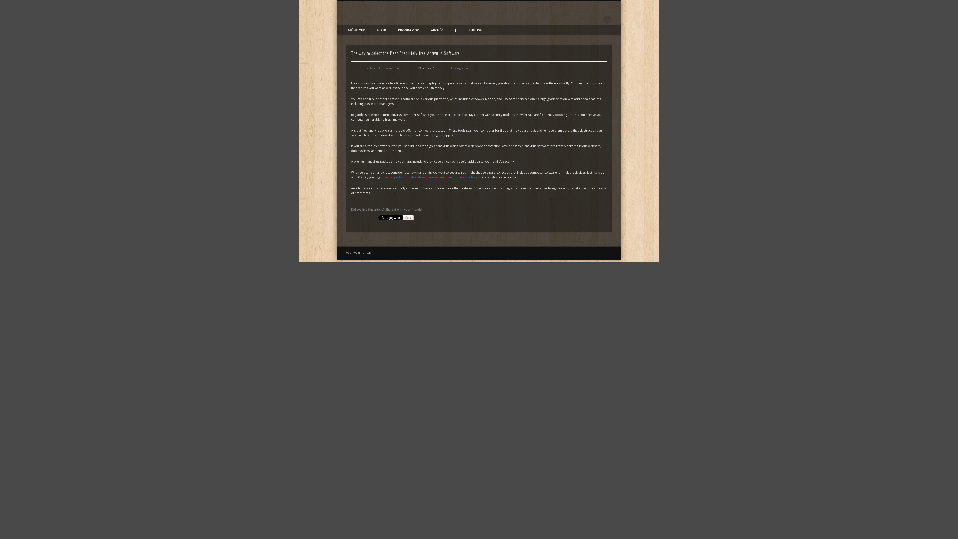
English (475, 30)
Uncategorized (459, 68)
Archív (437, 30)
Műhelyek (356, 30)
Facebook (597, 20)
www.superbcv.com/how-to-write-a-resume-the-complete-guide (428, 177)
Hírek (381, 30)
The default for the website (381, 68)
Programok (408, 30)
